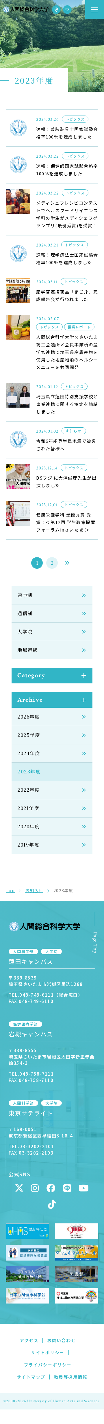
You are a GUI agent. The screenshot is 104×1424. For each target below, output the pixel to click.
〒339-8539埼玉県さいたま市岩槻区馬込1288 (46, 981)
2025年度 (28, 735)
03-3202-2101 (36, 1146)
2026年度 (28, 716)
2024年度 (28, 753)
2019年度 (28, 844)
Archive (30, 700)
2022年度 (28, 789)
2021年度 (28, 808)
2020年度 (28, 826)
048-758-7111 (36, 1074)
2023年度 (29, 771)
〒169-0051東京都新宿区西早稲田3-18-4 (41, 1132)
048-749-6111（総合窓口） (51, 995)
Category (31, 675)
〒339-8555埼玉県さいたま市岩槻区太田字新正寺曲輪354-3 (51, 1056)
